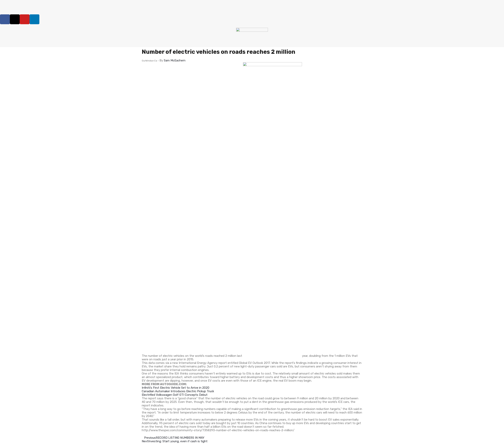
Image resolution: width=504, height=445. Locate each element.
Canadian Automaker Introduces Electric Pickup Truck (178, 391)
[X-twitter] (15, 19)
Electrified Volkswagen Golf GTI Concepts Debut (175, 395)
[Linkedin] (34, 19)
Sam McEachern (174, 60)
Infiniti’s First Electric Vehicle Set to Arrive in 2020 (175, 387)
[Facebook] (5, 19)
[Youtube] (25, 19)
